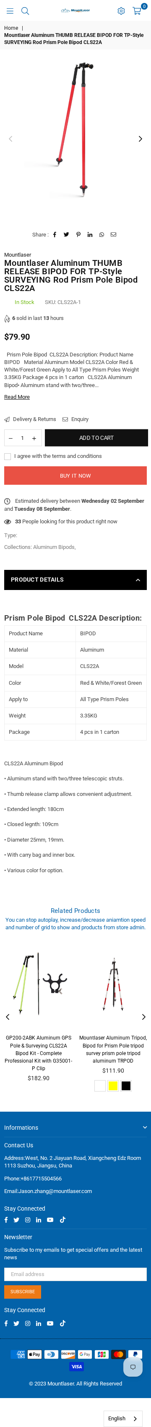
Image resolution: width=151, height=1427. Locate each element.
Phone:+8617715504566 (33, 1178)
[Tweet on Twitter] (67, 235)
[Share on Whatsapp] (102, 235)
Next (140, 139)
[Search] (25, 10)
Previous (10, 139)
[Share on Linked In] (90, 235)
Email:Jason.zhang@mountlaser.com (48, 1191)
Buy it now (75, 476)
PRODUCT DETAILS (37, 579)
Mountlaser (17, 255)
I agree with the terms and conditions (57, 456)
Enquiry (79, 419)
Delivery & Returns (34, 419)
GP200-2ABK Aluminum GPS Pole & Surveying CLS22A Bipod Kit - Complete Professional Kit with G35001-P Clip (38, 1053)
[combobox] (123, 1419)
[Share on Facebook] (55, 235)
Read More (17, 397)
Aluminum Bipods (54, 547)
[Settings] (121, 10)
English (116, 1418)
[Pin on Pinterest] (79, 235)
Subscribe (22, 1291)
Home (11, 28)
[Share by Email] (114, 235)
